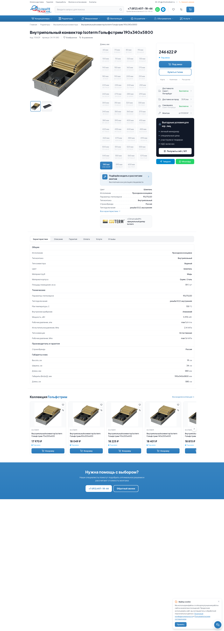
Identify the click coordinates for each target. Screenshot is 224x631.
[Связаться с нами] (217, 624)
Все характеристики (109, 211)
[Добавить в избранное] (63, 405)
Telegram (167, 161)
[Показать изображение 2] (47, 106)
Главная (33, 24)
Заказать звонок (187, 2)
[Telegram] (163, 9)
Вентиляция (116, 18)
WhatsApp (186, 161)
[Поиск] (120, 9)
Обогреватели (164, 18)
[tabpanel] (112, 314)
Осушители (139, 18)
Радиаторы (67, 18)
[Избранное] (173, 9)
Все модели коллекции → (183, 397)
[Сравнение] (181, 9)
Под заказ (177, 64)
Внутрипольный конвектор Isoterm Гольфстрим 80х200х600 (85, 434)
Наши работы (61, 2)
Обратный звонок (126, 488)
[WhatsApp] (157, 9)
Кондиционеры (42, 18)
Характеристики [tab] (40, 239)
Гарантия (49, 2)
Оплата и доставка (37, 2)
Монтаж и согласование (77, 2)
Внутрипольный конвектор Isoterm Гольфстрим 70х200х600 (47, 434)
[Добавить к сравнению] (63, 410)
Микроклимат (91, 18)
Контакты (92, 2)
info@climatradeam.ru (166, 2)
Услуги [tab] (99, 239)
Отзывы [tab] (112, 239)
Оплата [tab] (86, 239)
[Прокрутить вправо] (194, 428)
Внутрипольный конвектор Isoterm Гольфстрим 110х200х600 (123, 434)
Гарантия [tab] (73, 239)
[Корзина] (190, 9)
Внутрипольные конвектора (65, 24)
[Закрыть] (219, 601)
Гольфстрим (57, 397)
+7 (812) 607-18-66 (140, 8)
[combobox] (89, 9)
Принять (180, 624)
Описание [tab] (58, 239)
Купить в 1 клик (175, 72)
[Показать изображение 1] (35, 106)
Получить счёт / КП (177, 151)
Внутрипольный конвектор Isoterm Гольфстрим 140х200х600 (162, 434)
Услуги (186, 18)
